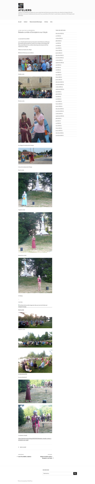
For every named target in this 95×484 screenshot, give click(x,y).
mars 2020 (58, 101)
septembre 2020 (59, 89)
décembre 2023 (59, 33)
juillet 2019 (58, 118)
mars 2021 (58, 74)
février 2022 (58, 50)
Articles (46, 21)
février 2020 (58, 103)
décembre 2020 (59, 82)
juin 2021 (57, 67)
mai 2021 (58, 69)
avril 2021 (58, 72)
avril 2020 (58, 99)
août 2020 (58, 91)
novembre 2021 (59, 57)
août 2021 (58, 65)
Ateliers (25, 10)
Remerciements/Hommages (36, 21)
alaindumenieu (31, 30)
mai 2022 (58, 43)
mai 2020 (58, 96)
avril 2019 (58, 123)
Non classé (23, 447)
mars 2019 (58, 125)
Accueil (19, 21)
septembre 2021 (59, 62)
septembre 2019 (59, 116)
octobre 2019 (58, 113)
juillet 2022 (58, 40)
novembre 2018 (59, 135)
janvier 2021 (58, 79)
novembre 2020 (59, 84)
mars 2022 (58, 48)
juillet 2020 (58, 94)
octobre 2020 (58, 86)
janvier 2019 (58, 130)
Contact (25, 21)
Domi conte (21, 309)
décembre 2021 (59, 55)
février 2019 (58, 128)
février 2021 (58, 77)
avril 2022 (58, 45)
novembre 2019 (59, 111)
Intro (51, 21)
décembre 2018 (59, 132)
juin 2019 (58, 120)
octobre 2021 (58, 60)
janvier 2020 (58, 106)
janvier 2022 (58, 52)
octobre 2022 (58, 38)
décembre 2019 (59, 108)
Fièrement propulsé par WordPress (25, 480)
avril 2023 (58, 35)
